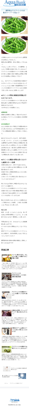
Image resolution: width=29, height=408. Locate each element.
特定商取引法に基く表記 (14, 404)
